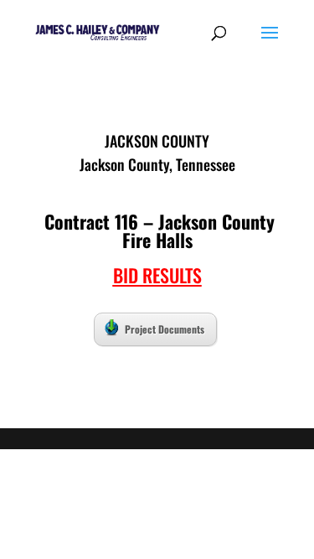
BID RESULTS (157, 274)
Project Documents (164, 329)
